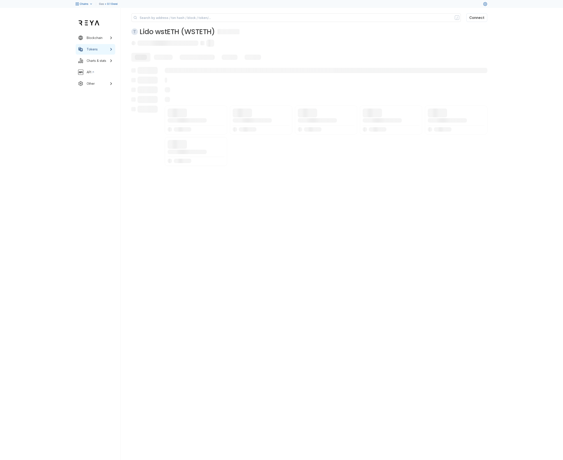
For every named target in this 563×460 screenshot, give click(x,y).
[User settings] (485, 4)
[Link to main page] (88, 23)
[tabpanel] (309, 116)
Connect (476, 17)
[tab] (140, 57)
